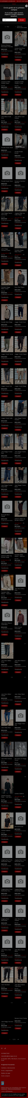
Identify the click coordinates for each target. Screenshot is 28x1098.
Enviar (22, 20)
